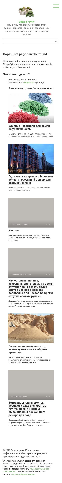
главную (28, 82)
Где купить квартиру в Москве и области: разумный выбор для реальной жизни (30, 179)
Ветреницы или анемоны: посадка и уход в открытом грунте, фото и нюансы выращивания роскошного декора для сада (27, 409)
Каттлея (14, 230)
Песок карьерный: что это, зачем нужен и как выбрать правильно (27, 349)
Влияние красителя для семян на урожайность (29, 127)
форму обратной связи (23, 474)
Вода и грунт (26, 21)
